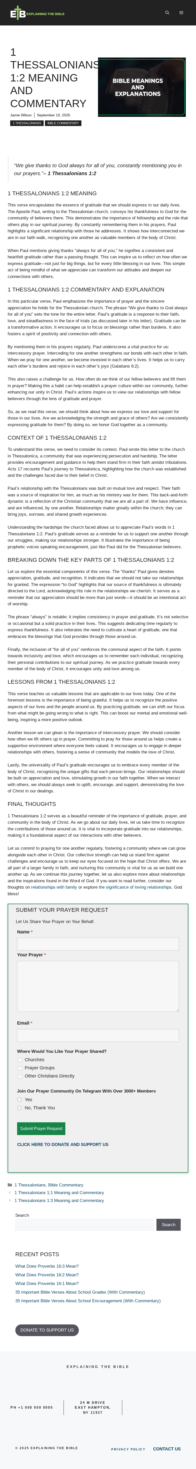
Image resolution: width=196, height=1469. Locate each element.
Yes (28, 1099)
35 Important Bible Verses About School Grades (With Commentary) (80, 1292)
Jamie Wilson (21, 115)
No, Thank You (40, 1107)
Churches (34, 1059)
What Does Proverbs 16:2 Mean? (47, 1274)
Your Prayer (31, 954)
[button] (167, 12)
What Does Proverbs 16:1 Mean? (47, 1283)
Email (24, 1023)
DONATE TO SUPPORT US (47, 1330)
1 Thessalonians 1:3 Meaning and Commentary (59, 1200)
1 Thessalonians (27, 123)
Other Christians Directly (50, 1076)
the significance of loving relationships (135, 887)
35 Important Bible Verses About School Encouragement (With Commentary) (88, 1300)
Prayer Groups (40, 1067)
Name (25, 931)
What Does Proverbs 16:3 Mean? (47, 1266)
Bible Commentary (63, 123)
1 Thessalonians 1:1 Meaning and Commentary (59, 1192)
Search (22, 1215)
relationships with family (54, 887)
